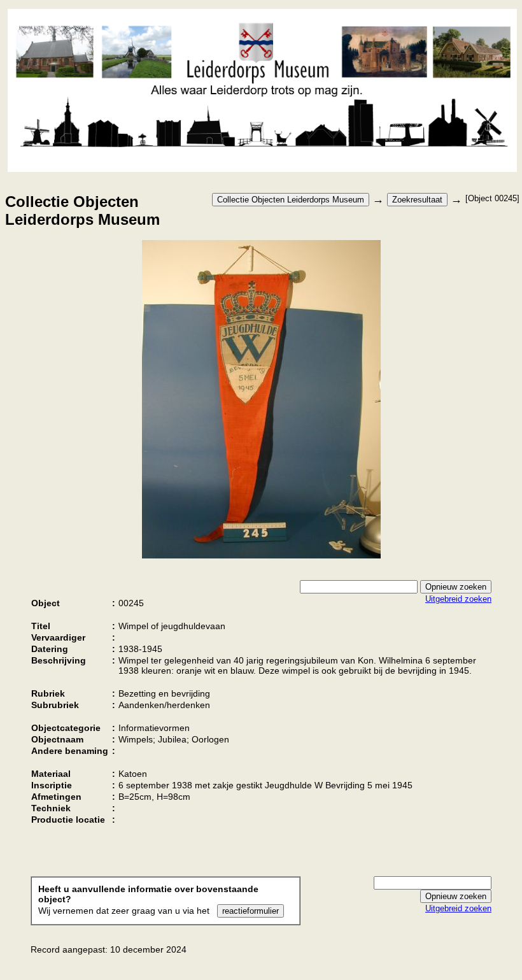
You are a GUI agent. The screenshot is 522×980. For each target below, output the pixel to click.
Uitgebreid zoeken (458, 599)
